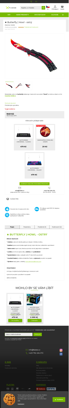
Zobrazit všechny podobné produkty (34, 184)
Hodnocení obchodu (11, 368)
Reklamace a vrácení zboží (44, 375)
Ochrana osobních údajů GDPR (45, 380)
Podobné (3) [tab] (42, 227)
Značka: (10, 25)
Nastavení (21, 404)
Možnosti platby (41, 370)
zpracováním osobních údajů (18, 338)
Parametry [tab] (27, 227)
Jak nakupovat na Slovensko (44, 368)
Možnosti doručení (10, 103)
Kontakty (7, 365)
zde (19, 400)
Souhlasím (60, 399)
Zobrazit (34, 320)
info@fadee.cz (34, 350)
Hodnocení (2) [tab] (57, 227)
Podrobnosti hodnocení (31, 27)
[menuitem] (9, 14)
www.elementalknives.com (33, 261)
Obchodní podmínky (42, 378)
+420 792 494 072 (36, 353)
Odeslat (37, 334)
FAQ (37, 365)
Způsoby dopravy (41, 373)
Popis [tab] (12, 227)
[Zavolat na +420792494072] (32, 1)
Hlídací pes (14, 199)
